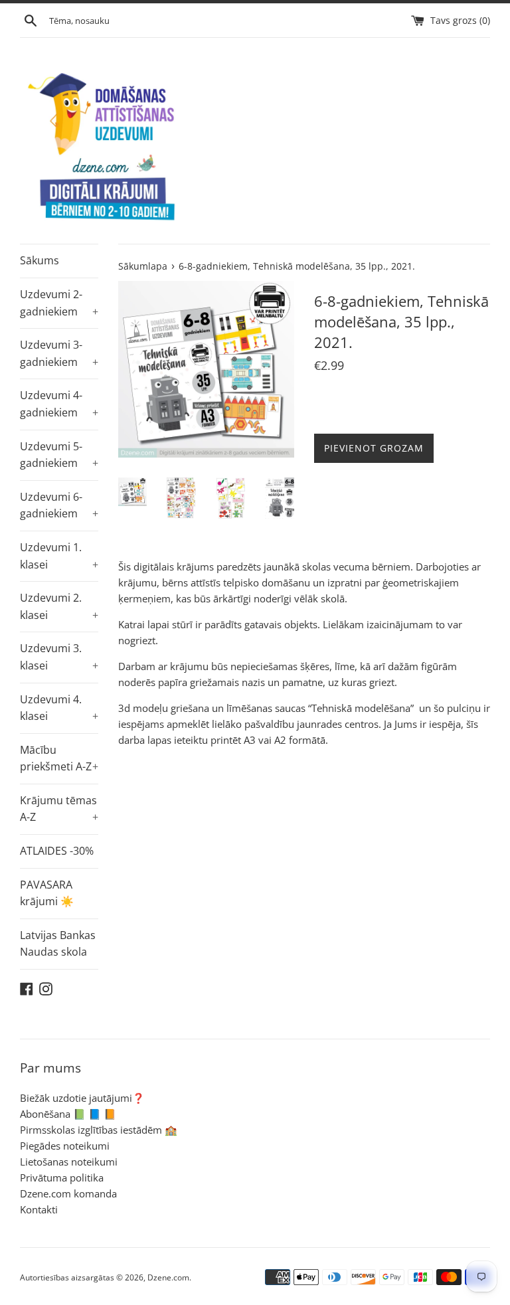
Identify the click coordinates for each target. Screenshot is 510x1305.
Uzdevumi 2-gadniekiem (59, 303)
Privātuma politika (62, 1177)
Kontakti (39, 1209)
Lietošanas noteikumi (69, 1161)
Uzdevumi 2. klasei (59, 606)
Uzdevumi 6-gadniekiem (59, 505)
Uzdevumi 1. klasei (59, 556)
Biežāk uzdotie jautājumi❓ (82, 1097)
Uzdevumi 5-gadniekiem (59, 455)
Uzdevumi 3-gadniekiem (59, 353)
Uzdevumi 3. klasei (59, 657)
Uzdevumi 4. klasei (59, 708)
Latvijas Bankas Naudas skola (58, 944)
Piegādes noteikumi (65, 1145)
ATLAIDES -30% (57, 850)
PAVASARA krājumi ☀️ (47, 893)
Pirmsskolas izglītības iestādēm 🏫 (98, 1129)
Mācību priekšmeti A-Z (59, 758)
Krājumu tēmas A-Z (59, 809)
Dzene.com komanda (68, 1193)
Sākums (39, 260)
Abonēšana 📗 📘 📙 (68, 1113)
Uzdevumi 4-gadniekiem (59, 404)
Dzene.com (168, 1277)
